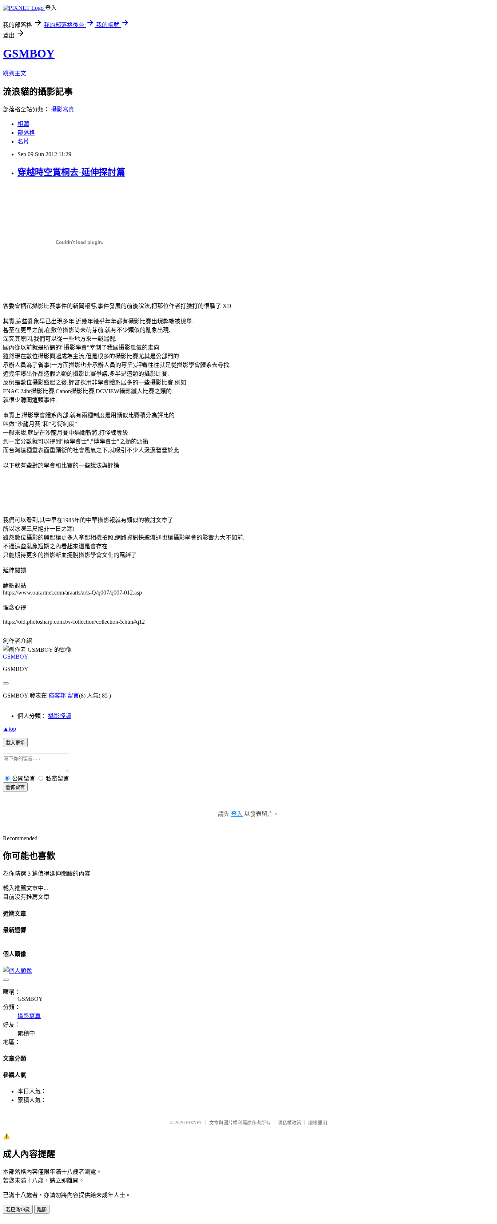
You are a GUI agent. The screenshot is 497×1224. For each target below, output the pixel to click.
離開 (42, 1209)
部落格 (26, 133)
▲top (9, 729)
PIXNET (194, 1122)
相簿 (23, 124)
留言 (73, 695)
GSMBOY (29, 53)
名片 (23, 141)
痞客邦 (57, 695)
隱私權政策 (289, 1122)
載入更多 (15, 743)
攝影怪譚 (59, 716)
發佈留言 (15, 787)
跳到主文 (14, 73)
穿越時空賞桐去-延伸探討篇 (71, 172)
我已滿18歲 (18, 1209)
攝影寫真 (62, 109)
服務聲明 (317, 1122)
